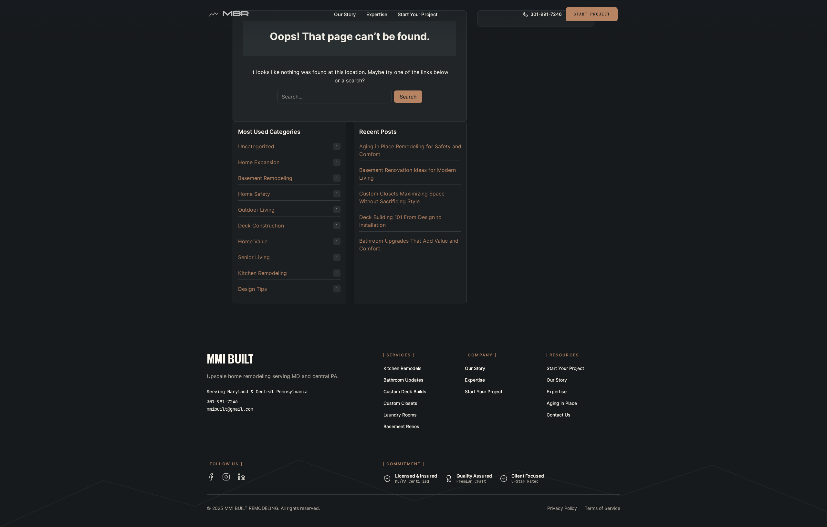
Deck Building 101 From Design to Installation (400, 221)
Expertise (376, 14)
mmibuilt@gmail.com (230, 409)
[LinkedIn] (242, 477)
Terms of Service (602, 508)
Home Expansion (258, 162)
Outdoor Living (256, 209)
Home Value (252, 241)
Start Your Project (418, 14)
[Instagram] (226, 477)
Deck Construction (261, 225)
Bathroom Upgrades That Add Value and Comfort (408, 244)
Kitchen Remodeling (262, 273)
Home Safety (254, 194)
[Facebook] (211, 477)
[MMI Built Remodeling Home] (235, 14)
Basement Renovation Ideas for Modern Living (407, 174)
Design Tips (252, 289)
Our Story (345, 14)
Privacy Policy (562, 508)
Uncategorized (256, 146)
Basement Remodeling (265, 178)
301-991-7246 (222, 402)
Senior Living (254, 257)
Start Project (591, 14)
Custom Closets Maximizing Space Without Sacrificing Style (402, 197)
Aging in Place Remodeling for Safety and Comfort (410, 150)
